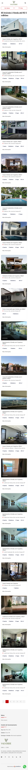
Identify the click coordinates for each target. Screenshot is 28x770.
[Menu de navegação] (2, 3)
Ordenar (8, 8)
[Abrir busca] (25, 3)
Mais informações (6, 47)
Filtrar (21, 8)
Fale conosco (4, 720)
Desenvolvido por (10, 766)
